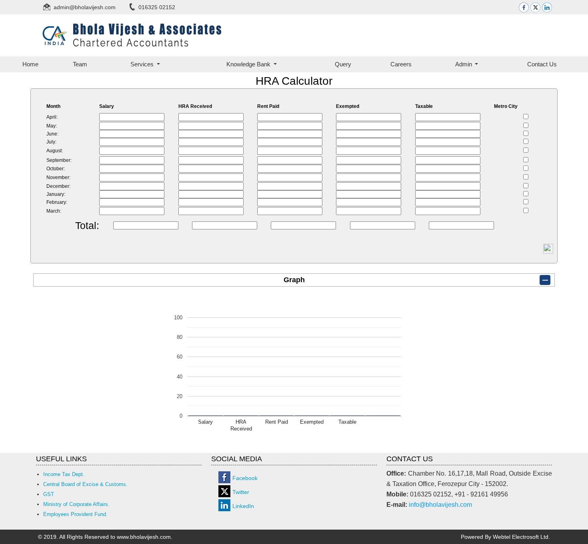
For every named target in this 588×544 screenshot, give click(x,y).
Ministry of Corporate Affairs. (76, 504)
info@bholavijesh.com (440, 504)
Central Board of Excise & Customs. (85, 484)
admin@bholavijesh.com (85, 7)
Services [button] (142, 64)
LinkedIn (243, 506)
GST (48, 494)
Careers (401, 64)
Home (30, 64)
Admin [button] (464, 64)
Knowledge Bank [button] (249, 64)
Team (80, 64)
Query (343, 64)
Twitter (240, 492)
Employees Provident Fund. (75, 514)
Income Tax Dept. (63, 474)
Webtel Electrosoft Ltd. (521, 537)
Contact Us (542, 64)
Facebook (245, 478)
